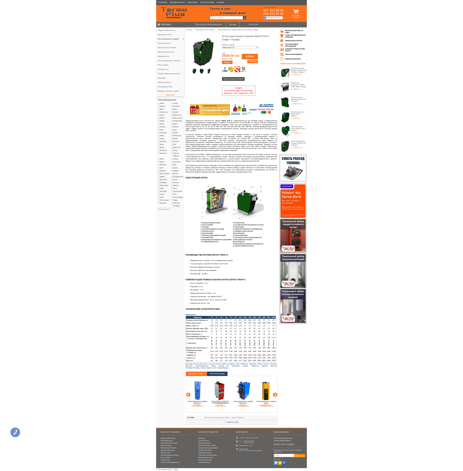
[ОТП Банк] (244, 69)
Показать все (170, 95)
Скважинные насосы (204, 462)
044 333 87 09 (273, 14)
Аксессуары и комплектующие (207, 455)
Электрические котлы (204, 450)
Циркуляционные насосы (205, 457)
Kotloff (175, 127)
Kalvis (175, 124)
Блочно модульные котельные (170, 455)
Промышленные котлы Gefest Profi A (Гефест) (298, 128)
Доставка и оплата (177, 2)
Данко (162, 177)
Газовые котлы (165, 460)
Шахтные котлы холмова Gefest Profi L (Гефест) (298, 99)
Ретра (162, 194)
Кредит (227, 62)
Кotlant (162, 127)
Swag (175, 150)
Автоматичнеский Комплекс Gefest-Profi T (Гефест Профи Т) (298, 70)
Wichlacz (163, 165)
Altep (162, 103)
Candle (175, 112)
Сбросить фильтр (164, 209)
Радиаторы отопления (204, 453)
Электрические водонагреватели (208, 448)
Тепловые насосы (203, 440)
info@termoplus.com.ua (246, 445)
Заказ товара (192, 2)
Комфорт (163, 182)
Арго (162, 168)
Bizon (162, 109)
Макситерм (164, 185)
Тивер (175, 200)
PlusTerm (163, 141)
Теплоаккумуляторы (204, 443)
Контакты (220, 2)
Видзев (175, 171)
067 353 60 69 (273, 10)
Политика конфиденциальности (283, 438)
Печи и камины (165, 457)
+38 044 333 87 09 (248, 442)
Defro (162, 115)
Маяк (162, 188)
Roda (162, 144)
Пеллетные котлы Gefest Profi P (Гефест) (297, 114)
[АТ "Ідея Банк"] (225, 69)
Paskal (162, 139)
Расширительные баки (205, 460)
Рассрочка (253, 61)
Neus (175, 188)
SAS (174, 144)
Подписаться (299, 455)
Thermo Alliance (176, 155)
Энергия (163, 203)
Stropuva (163, 150)
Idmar (162, 124)
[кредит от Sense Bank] (237, 69)
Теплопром (164, 200)
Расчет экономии (207, 2)
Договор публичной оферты (282, 440)
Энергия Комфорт (176, 204)
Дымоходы (201, 438)
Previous (188, 394)
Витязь (175, 174)
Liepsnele (163, 133)
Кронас (176, 182)
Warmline (176, 162)
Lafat (175, 130)
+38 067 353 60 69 (248, 441)
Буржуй (163, 171)
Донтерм (163, 179)
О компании (162, 2)
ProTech (176, 141)
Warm (162, 162)
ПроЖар (163, 191)
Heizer (162, 121)
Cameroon (164, 112)
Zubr (175, 165)
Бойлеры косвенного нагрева (207, 445)
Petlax (175, 139)
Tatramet (163, 153)
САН (175, 194)
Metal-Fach (177, 136)
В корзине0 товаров (296, 16)
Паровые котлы (165, 453)
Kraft (161, 130)
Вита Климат (164, 174)
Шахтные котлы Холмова (168, 448)
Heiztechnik (177, 121)
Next (275, 394)
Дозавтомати (178, 177)
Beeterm (176, 106)
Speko (162, 147)
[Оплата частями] (231, 69)
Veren (162, 159)
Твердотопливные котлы (168, 438)
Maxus (162, 136)
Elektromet (177, 115)
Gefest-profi (177, 118)
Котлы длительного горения (169, 443)
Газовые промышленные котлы (170, 462)
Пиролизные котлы (166, 440)
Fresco (162, 118)
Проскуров (177, 191)
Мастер (176, 185)
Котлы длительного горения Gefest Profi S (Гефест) (298, 143)
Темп (162, 197)
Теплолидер (178, 197)
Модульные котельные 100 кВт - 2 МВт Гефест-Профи (298, 84)
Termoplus (162, 470)
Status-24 (176, 147)
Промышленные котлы (168, 450)
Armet (175, 103)
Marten (175, 133)
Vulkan (175, 159)
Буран (175, 168)
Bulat (175, 109)
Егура (175, 179)
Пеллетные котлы (166, 445)
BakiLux (162, 106)
